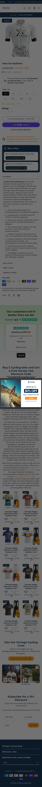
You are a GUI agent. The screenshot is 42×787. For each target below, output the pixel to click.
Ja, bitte (31, 398)
